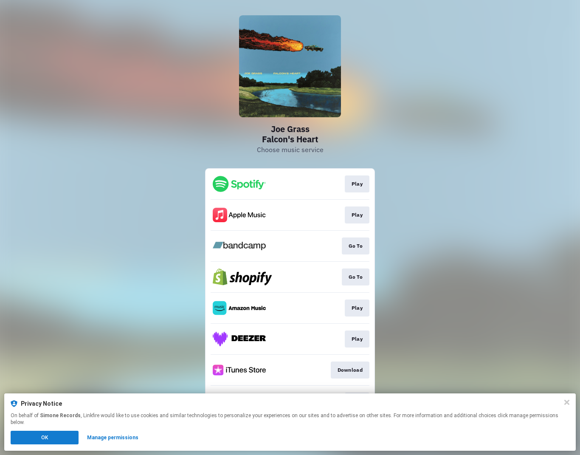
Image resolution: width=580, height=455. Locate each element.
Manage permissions (112, 438)
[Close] (567, 402)
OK (44, 438)
